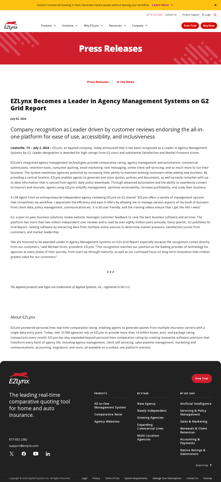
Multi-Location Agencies (148, 437)
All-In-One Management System (110, 405)
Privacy (96, 478)
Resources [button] (115, 25)
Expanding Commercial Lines (150, 426)
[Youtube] (35, 453)
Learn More (160, 5)
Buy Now (209, 25)
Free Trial (190, 25)
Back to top (202, 465)
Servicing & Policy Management (193, 412)
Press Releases (98, 82)
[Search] (215, 14)
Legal (84, 478)
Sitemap (207, 478)
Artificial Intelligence (196, 404)
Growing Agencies (150, 417)
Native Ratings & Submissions (193, 452)
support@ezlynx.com (23, 446)
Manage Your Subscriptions (167, 478)
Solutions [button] (68, 25)
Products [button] (46, 25)
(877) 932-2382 (154, 14)
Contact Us (171, 14)
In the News (125, 82)
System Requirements (136, 478)
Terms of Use (112, 478)
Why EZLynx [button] (91, 25)
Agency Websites (107, 421)
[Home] (11, 25)
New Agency (146, 404)
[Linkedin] (47, 453)
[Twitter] (11, 453)
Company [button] (138, 25)
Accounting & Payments (190, 441)
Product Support (190, 14)
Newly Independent (151, 410)
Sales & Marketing (193, 421)
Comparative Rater (108, 414)
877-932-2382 (18, 439)
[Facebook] (23, 453)
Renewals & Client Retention (193, 430)
